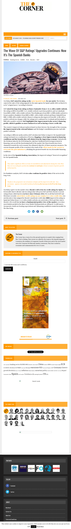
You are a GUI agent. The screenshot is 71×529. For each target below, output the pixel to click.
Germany (57, 367)
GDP (52, 368)
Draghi (59, 364)
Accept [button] (33, 526)
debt (49, 364)
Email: (35, 259)
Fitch (27, 60)
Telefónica (28, 374)
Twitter (12, 492)
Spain (15, 373)
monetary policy (41, 370)
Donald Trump (54, 364)
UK (33, 374)
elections (12, 368)
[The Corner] (35, 6)
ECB (63, 364)
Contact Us (8, 511)
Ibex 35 (16, 370)
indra (20, 370)
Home (6, 45)
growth (6, 370)
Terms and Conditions (11, 519)
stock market (21, 374)
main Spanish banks (38, 101)
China (40, 364)
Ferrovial (44, 367)
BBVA (27, 364)
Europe (28, 368)
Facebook (12, 486)
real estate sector (52, 370)
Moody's (32, 60)
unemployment (38, 374)
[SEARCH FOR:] (58, 38)
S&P (38, 60)
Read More (40, 526)
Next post (59, 218)
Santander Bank (7, 374)
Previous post (13, 218)
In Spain (14, 45)
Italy (29, 370)
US (44, 373)
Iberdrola (12, 370)
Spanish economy (24, 45)
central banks (35, 364)
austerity (8, 364)
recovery (59, 370)
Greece (64, 367)
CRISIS (45, 364)
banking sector (14, 60)
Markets (33, 370)
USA (47, 374)
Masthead (8, 508)
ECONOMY (6, 368)
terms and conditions (20, 265)
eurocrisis (23, 367)
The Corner (13, 98)
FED (40, 367)
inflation (24, 370)
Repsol (64, 370)
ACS (4, 364)
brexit (30, 364)
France (49, 368)
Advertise (8, 515)
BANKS (23, 60)
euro (19, 367)
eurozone (35, 367)
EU (16, 368)
